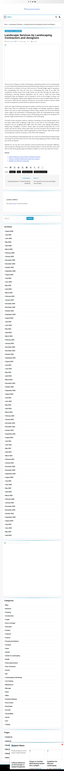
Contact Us (8, 737)
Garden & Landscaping (12, 655)
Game (7, 648)
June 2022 (8, 401)
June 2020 (8, 484)
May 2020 (8, 488)
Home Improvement (11, 663)
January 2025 (9, 300)
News (7, 692)
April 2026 (8, 245)
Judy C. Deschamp (54, 768)
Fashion (7, 630)
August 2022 (9, 394)
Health (7, 659)
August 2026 (9, 231)
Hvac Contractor (10, 666)
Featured (8, 634)
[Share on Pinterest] (26, 167)
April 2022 (8, 408)
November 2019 (10, 510)
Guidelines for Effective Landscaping (19, 161)
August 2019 (9, 521)
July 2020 (8, 481)
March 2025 (8, 292)
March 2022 (8, 412)
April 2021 (8, 452)
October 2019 (9, 513)
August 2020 (9, 477)
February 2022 (9, 416)
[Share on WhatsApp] (22, 167)
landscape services (27, 172)
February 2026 (9, 253)
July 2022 (8, 397)
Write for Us (9, 749)
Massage (8, 688)
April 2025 (8, 289)
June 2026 (8, 238)
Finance (7, 637)
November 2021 (10, 426)
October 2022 (9, 387)
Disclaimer (8, 745)
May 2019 (8, 531)
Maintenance (9, 684)
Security (7, 710)
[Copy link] (42, 167)
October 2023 (9, 354)
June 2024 (8, 325)
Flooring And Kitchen (12, 641)
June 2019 (8, 528)
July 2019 (8, 524)
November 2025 (10, 264)
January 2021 (9, 463)
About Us (8, 741)
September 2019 (10, 517)
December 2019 (10, 506)
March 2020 (8, 495)
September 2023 (10, 358)
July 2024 (8, 321)
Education (8, 626)
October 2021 (9, 430)
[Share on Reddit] (30, 167)
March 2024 (8, 336)
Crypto (7, 619)
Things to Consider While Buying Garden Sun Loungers (24, 159)
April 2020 (8, 492)
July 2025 (8, 278)
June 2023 (8, 368)
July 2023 (8, 365)
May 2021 (8, 448)
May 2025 (8, 285)
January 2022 (9, 419)
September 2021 (10, 434)
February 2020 (9, 499)
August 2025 (9, 274)
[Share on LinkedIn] (18, 167)
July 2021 (8, 441)
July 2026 (8, 235)
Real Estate (8, 706)
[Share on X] (14, 167)
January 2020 (9, 502)
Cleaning (8, 612)
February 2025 (9, 296)
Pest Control (9, 702)
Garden (7, 652)
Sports (7, 717)
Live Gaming (9, 681)
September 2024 (10, 314)
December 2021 (10, 423)
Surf (6, 721)
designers (12, 172)
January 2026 (9, 256)
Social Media (9, 713)
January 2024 (9, 343)
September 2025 (10, 271)
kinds (19, 172)
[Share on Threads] (38, 167)
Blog (6, 605)
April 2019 (8, 535)
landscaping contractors (40, 172)
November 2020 (10, 470)
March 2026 (8, 249)
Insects (7, 670)
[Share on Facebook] (10, 167)
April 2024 (8, 332)
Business (8, 608)
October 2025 (9, 267)
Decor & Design (10, 623)
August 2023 (9, 361)
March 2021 (8, 455)
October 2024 (9, 311)
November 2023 (10, 350)
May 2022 (8, 405)
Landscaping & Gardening (13, 31)
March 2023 (8, 379)
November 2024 (10, 307)
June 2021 (8, 444)
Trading (7, 724)
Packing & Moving (11, 699)
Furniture (8, 645)
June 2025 (8, 282)
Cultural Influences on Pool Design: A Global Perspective (24, 157)
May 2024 (8, 329)
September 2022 (10, 390)
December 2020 (10, 466)
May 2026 (8, 242)
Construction (9, 616)
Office (7, 695)
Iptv (6, 673)
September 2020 (10, 473)
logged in (15, 203)
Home (7, 757)
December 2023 (10, 347)
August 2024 (9, 318)
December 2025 (10, 260)
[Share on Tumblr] (34, 167)
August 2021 (9, 437)
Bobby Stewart (10, 41)
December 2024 (10, 303)
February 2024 (9, 340)
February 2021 (9, 459)
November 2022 (10, 383)
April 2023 (8, 376)
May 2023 (8, 372)
